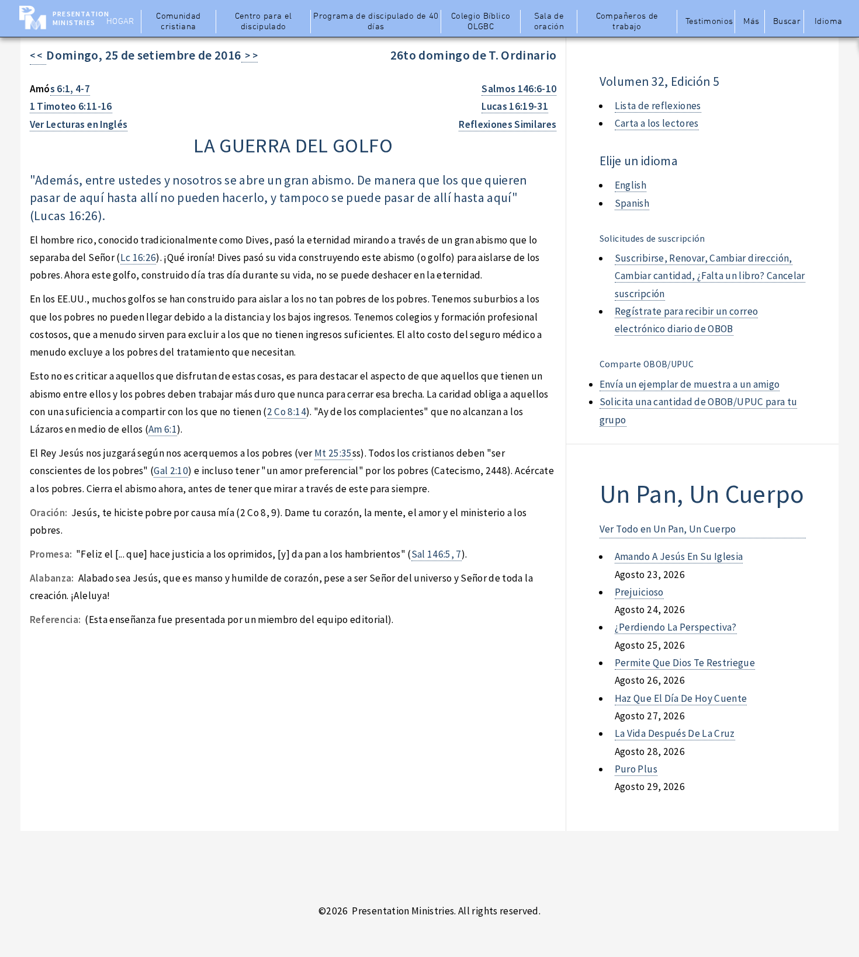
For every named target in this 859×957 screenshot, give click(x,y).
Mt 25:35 (333, 453)
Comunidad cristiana (178, 21)
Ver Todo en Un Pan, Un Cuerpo (668, 529)
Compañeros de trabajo (627, 21)
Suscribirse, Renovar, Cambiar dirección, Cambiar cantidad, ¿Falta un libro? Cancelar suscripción (710, 276)
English (630, 185)
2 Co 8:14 (286, 411)
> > (249, 55)
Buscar (787, 21)
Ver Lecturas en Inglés (79, 124)
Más (751, 21)
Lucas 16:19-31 (515, 106)
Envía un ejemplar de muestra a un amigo (690, 384)
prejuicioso (639, 592)
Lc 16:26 (138, 257)
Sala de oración (549, 21)
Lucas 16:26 (66, 216)
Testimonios (709, 21)
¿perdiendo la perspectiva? (676, 627)
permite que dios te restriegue (685, 662)
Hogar (120, 21)
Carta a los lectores (657, 123)
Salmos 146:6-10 (519, 88)
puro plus (636, 769)
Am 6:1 (162, 429)
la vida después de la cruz (675, 733)
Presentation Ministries (81, 18)
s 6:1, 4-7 (70, 88)
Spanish (632, 203)
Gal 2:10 (171, 470)
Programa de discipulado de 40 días (375, 21)
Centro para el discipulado (263, 21)
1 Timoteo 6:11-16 (71, 106)
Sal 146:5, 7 (436, 554)
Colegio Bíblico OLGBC (480, 21)
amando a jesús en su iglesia (679, 556)
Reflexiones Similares (507, 124)
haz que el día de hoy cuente (681, 698)
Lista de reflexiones (658, 105)
